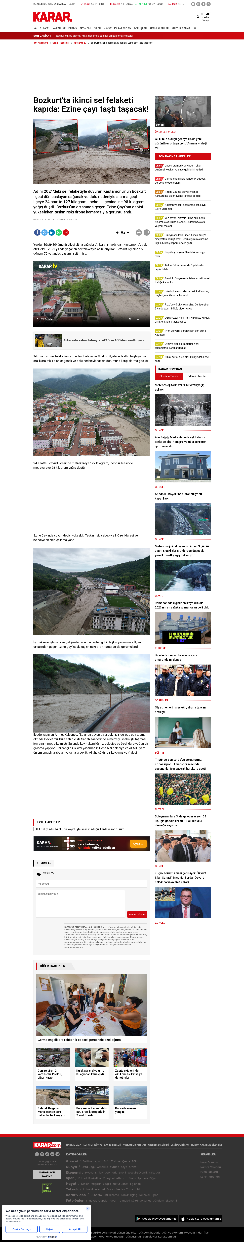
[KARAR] (52, 16)
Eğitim (136, 1161)
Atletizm (121, 1178)
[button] (117, 233)
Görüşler (140, 28)
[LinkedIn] (51, 232)
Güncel (45, 28)
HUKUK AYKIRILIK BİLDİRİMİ (206, 1144)
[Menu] (194, 28)
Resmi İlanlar (159, 28)
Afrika (132, 1167)
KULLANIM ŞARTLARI (134, 1144)
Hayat (108, 28)
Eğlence (135, 1184)
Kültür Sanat (180, 28)
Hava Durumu (209, 1162)
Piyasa (89, 1173)
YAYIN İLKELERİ (112, 1144)
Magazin (96, 1184)
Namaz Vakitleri (210, 1167)
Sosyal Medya (116, 1189)
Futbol (82, 1178)
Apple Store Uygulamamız (204, 1219)
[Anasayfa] (35, 28)
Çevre (126, 1161)
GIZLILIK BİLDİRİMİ (158, 1144)
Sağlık (107, 1184)
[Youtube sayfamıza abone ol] (47, 1154)
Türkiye (116, 1161)
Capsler (103, 1201)
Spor (97, 28)
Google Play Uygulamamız (159, 1219)
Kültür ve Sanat (141, 1201)
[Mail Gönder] (66, 232)
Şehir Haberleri (210, 1177)
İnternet (99, 1189)
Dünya (72, 28)
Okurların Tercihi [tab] (169, 376)
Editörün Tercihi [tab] (196, 376)
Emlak (99, 1173)
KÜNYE (98, 1144)
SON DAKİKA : (42, 35)
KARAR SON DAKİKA (47, 1174)
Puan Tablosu (209, 1172)
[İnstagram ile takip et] (198, 4)
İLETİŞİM (88, 1144)
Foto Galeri (75, 1200)
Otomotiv (111, 1173)
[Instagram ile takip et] (57, 1154)
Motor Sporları (138, 1178)
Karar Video (122, 28)
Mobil (89, 1189)
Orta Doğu (88, 1167)
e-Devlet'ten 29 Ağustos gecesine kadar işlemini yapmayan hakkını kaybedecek (101, 35)
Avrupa (114, 1167)
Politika (87, 1161)
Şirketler (154, 1173)
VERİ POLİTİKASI (180, 1144)
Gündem (96, 1195)
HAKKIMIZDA (73, 1144)
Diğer (153, 1178)
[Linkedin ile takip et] (52, 1154)
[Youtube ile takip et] (193, 4)
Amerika (102, 1167)
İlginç (133, 1195)
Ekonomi (85, 28)
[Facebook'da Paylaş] (37, 232)
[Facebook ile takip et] (203, 4)
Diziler (85, 1184)
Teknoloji (73, 1189)
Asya (124, 1167)
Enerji (122, 1173)
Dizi (105, 1195)
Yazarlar (59, 28)
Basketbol (94, 1178)
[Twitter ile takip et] (208, 4)
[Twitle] (44, 232)
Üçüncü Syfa (101, 1161)
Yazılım (130, 1189)
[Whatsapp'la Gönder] (59, 232)
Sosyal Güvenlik (137, 1173)
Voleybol (109, 1178)
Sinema (114, 1195)
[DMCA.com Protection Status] (47, 1188)
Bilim (140, 1189)
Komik (125, 1195)
